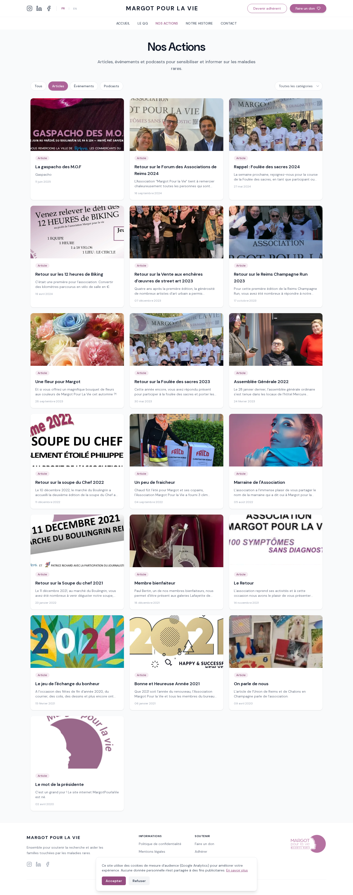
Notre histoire (199, 23)
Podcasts (111, 86)
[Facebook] (49, 8)
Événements (84, 86)
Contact (229, 23)
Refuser (139, 881)
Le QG (143, 23)
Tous (38, 86)
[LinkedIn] (39, 8)
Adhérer (201, 851)
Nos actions (167, 23)
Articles (58, 86)
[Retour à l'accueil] (308, 843)
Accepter (114, 881)
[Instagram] (29, 8)
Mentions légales (152, 851)
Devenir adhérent (267, 8)
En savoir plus (237, 870)
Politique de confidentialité (160, 844)
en (75, 9)
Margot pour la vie (162, 8)
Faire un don (305, 8)
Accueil (123, 23)
